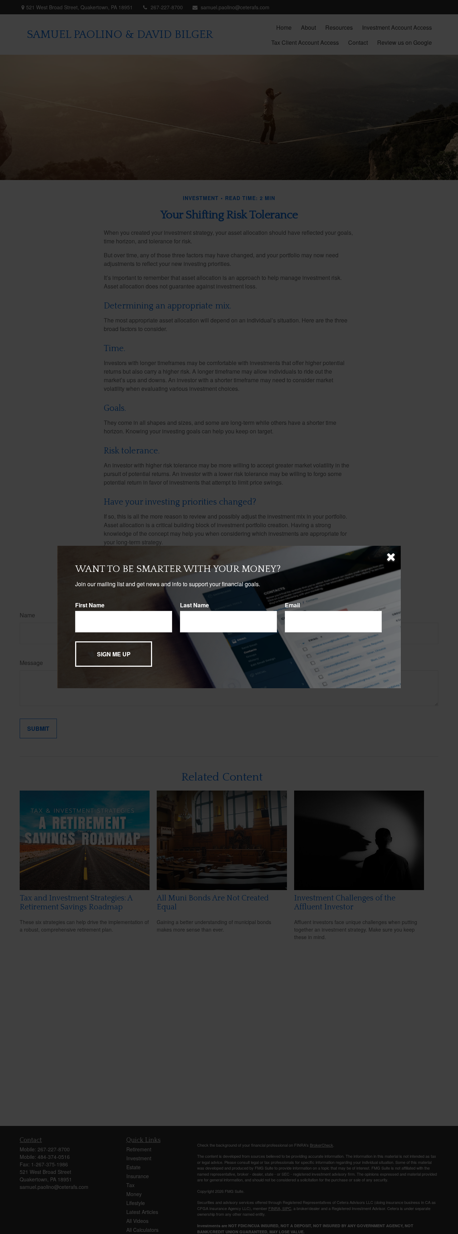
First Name (89, 605)
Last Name (194, 605)
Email (292, 605)
